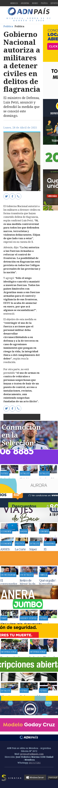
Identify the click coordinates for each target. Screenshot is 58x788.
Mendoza (14, 3)
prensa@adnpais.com (32, 753)
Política (44, 3)
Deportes (54, 3)
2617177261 (35, 762)
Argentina (25, 3)
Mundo (35, 3)
